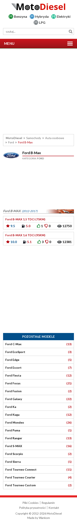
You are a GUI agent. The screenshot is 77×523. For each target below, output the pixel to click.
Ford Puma (38, 430)
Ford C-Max (38, 344)
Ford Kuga (38, 415)
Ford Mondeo (38, 422)
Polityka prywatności (32, 507)
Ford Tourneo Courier (38, 477)
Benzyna (20, 16)
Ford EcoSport (38, 352)
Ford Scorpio (38, 454)
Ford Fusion (38, 391)
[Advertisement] (38, 91)
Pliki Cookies (30, 502)
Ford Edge (38, 360)
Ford (11, 142)
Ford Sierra (38, 462)
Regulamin (48, 502)
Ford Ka (38, 407)
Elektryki (63, 16)
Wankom (44, 517)
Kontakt (53, 507)
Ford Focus (38, 383)
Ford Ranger (38, 438)
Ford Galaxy (38, 399)
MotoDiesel (14, 138)
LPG (42, 22)
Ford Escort (38, 368)
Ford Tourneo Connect (38, 469)
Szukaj (70, 31)
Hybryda (42, 16)
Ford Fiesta (38, 375)
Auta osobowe (54, 138)
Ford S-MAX (38, 446)
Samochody (33, 138)
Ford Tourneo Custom (38, 485)
